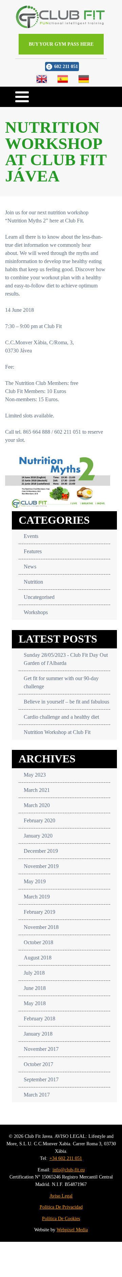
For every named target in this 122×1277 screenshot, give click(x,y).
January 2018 (38, 1034)
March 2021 (37, 790)
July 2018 (34, 973)
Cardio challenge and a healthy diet (61, 717)
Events (31, 536)
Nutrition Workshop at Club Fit (57, 732)
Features (33, 551)
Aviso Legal (61, 1195)
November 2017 (41, 1049)
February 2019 (39, 912)
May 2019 (35, 881)
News (30, 566)
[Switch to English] (41, 78)
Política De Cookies (61, 1218)
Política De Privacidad (61, 1207)
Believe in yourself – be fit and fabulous (66, 702)
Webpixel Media (72, 1229)
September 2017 (41, 1079)
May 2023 (35, 775)
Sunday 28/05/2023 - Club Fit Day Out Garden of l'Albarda (66, 659)
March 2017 (37, 1095)
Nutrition (33, 582)
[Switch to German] (84, 78)
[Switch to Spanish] (63, 78)
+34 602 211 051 (65, 1158)
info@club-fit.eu (69, 1169)
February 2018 (39, 1018)
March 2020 (37, 805)
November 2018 (41, 927)
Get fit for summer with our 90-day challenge (61, 682)
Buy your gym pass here (61, 44)
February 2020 (39, 820)
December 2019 (41, 851)
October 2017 (38, 1064)
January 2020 (38, 836)
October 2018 (38, 942)
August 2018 (38, 957)
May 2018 (35, 1003)
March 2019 (37, 897)
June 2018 (35, 988)
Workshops (36, 612)
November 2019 (41, 866)
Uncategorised (39, 597)
